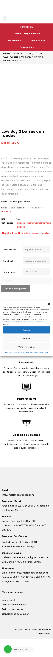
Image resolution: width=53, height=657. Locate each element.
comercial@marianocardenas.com (28, 572)
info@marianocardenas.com (18, 494)
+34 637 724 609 (24, 525)
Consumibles (26, 47)
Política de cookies (12, 352)
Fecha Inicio (9, 272)
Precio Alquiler (9, 249)
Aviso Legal (43, 352)
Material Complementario (26, 33)
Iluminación (26, 26)
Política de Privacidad (29, 352)
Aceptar (27, 330)
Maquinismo (14, 40)
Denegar (26, 338)
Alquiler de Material (21, 54)
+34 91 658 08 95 (23, 577)
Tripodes (26, 57)
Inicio (6, 54)
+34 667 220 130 (19, 581)
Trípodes (20, 222)
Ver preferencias (26, 347)
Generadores (38, 40)
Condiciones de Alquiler (15, 614)
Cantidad (8, 261)
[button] (49, 304)
